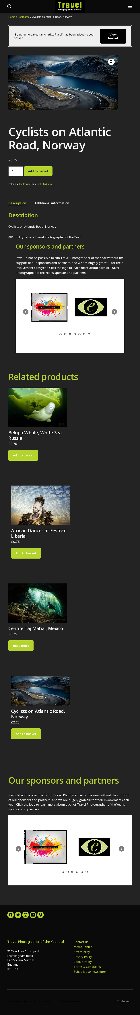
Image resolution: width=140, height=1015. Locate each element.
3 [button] (70, 334)
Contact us (81, 942)
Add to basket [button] (23, 455)
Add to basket (38, 171)
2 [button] (65, 334)
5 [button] (79, 334)
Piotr (39, 183)
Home (11, 16)
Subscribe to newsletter (90, 972)
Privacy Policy (83, 957)
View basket (113, 36)
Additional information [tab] (51, 203)
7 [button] (89, 334)
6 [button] (84, 334)
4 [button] (75, 334)
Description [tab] (17, 203)
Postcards (24, 16)
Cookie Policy (83, 962)
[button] (111, 62)
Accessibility (82, 952)
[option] (49, 310)
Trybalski (47, 183)
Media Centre (83, 947)
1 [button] (60, 334)
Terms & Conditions (87, 967)
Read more (21, 645)
